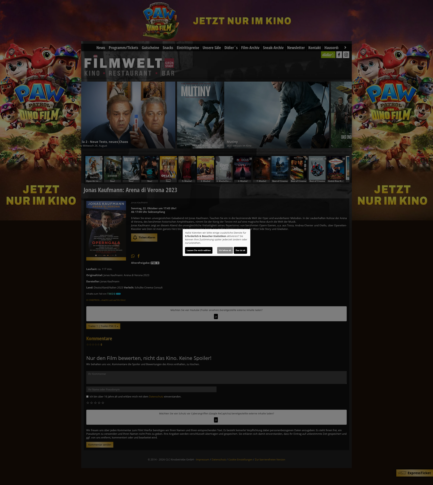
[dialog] (216, 242)
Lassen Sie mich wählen (199, 250)
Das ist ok (240, 250)
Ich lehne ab (225, 250)
